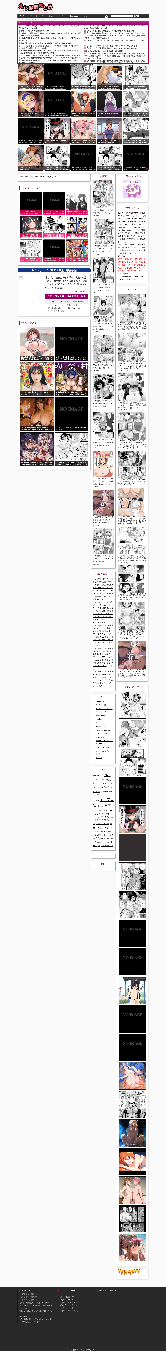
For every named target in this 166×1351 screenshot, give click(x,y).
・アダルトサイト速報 (68, 1311)
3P (94, 775)
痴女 (99, 846)
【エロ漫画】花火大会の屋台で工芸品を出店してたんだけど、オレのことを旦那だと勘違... (103, 249)
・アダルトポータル (67, 1308)
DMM (107, 775)
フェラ (98, 817)
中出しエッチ (104, 828)
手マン (104, 842)
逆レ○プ (110, 846)
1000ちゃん (100, 701)
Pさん (109, 780)
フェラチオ (105, 817)
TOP (22, 16)
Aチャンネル (100, 727)
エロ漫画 (104, 806)
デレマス (106, 814)
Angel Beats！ (101, 715)
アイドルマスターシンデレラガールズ (103, 783)
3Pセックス (99, 775)
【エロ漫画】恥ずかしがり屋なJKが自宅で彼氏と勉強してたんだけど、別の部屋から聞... (103, 365)
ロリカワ (106, 824)
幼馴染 (108, 839)
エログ (86, 16)
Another (99, 719)
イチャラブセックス (54, 305)
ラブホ (99, 820)
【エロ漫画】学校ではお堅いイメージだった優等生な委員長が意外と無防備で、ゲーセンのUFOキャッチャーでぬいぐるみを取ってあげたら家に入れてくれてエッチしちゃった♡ (103, 634)
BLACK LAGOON (102, 747)
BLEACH (99, 758)
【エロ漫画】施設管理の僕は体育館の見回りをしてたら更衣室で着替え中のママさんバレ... (103, 481)
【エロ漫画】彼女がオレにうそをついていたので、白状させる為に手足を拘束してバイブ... (103, 326)
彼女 (112, 838)
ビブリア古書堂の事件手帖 (75, 301)
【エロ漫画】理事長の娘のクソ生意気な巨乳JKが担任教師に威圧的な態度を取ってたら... (103, 442)
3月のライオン (101, 705)
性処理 (99, 842)
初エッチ (105, 835)
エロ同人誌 (62, 301)
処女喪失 (98, 835)
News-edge (74, 16)
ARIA (98, 723)
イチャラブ (103, 795)
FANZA (97, 779)
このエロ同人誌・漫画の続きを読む (66, 296)
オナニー (97, 810)
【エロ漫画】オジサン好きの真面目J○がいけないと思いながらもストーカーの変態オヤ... (103, 520)
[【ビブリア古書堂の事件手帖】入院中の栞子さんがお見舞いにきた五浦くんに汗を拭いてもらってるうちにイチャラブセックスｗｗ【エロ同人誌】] (21, 278)
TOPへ (161, 1346)
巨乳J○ (102, 839)
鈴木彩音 (96, 599)
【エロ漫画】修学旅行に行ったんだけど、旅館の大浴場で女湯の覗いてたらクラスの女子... (103, 210)
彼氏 (94, 842)
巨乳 (97, 838)
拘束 (108, 842)
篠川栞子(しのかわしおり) (56, 311)
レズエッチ (100, 824)
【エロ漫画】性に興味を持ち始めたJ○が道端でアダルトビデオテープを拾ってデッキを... (103, 287)
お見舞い (77, 305)
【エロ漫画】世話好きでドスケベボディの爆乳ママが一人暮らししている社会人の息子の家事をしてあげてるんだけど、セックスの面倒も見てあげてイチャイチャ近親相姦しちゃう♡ (103, 587)
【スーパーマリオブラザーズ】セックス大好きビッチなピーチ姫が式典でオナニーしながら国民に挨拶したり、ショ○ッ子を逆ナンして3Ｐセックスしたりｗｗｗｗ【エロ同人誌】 (103, 611)
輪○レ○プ (104, 846)
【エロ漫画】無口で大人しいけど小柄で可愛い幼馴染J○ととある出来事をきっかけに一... (103, 403)
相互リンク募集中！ (30, 1294)
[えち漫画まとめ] (35, 13)
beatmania (100, 737)
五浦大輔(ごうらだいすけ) (76, 308)
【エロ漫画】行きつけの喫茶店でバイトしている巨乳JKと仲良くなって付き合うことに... (103, 558)
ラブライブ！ (106, 820)
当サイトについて (36, 16)
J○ (103, 780)
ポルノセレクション (56, 16)
